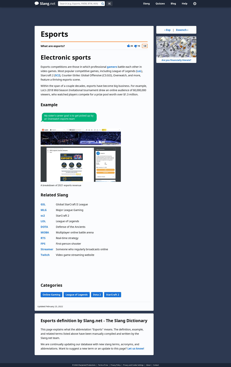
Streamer (47, 249)
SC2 (57, 75)
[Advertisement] (115, 16)
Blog (173, 3)
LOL (43, 221)
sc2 (43, 215)
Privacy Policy (116, 365)
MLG (44, 210)
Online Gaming (51, 294)
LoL (139, 71)
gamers (112, 67)
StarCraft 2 (112, 294)
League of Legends (77, 294)
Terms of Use (103, 365)
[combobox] (81, 3)
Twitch (45, 255)
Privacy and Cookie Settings (133, 365)
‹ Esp (167, 30)
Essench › (182, 30)
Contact (156, 365)
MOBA (45, 232)
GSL (43, 204)
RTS (43, 238)
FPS (43, 243)
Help (184, 3)
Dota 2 (97, 294)
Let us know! (135, 348)
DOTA (44, 227)
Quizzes (160, 3)
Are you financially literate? (176, 60)
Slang (146, 3)
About (148, 365)
